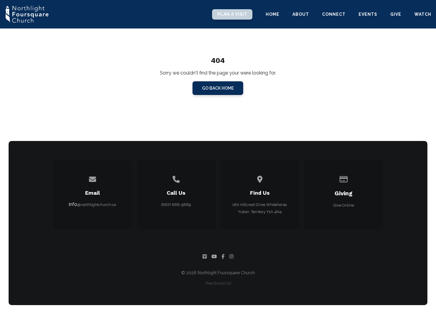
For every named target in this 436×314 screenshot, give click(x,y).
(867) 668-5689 (176, 204)
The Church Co (218, 283)
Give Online (343, 205)
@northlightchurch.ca (96, 204)
